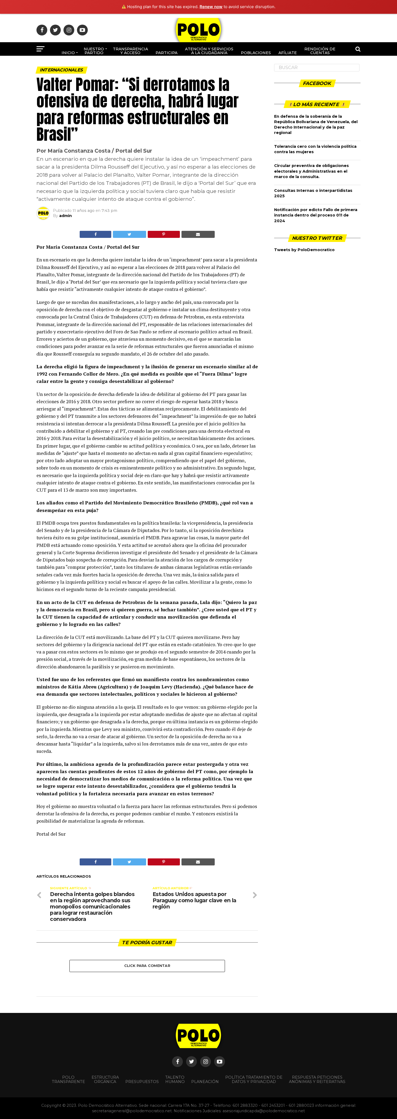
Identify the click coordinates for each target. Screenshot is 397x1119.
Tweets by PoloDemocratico (304, 249)
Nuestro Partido (94, 51)
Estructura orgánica (105, 1079)
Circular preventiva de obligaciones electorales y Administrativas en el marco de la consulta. (311, 171)
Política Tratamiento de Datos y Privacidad (253, 1079)
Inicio (68, 52)
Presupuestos (142, 1081)
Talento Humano (175, 1079)
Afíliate (287, 52)
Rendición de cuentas (319, 51)
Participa (166, 52)
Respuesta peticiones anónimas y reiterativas (317, 1079)
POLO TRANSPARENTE (68, 1079)
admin (65, 215)
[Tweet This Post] (129, 234)
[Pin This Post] (164, 234)
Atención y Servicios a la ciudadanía (209, 51)
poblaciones (256, 52)
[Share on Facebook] (95, 234)
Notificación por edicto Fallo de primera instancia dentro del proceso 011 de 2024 (315, 215)
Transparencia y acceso (130, 51)
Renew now (211, 6)
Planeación (205, 1081)
